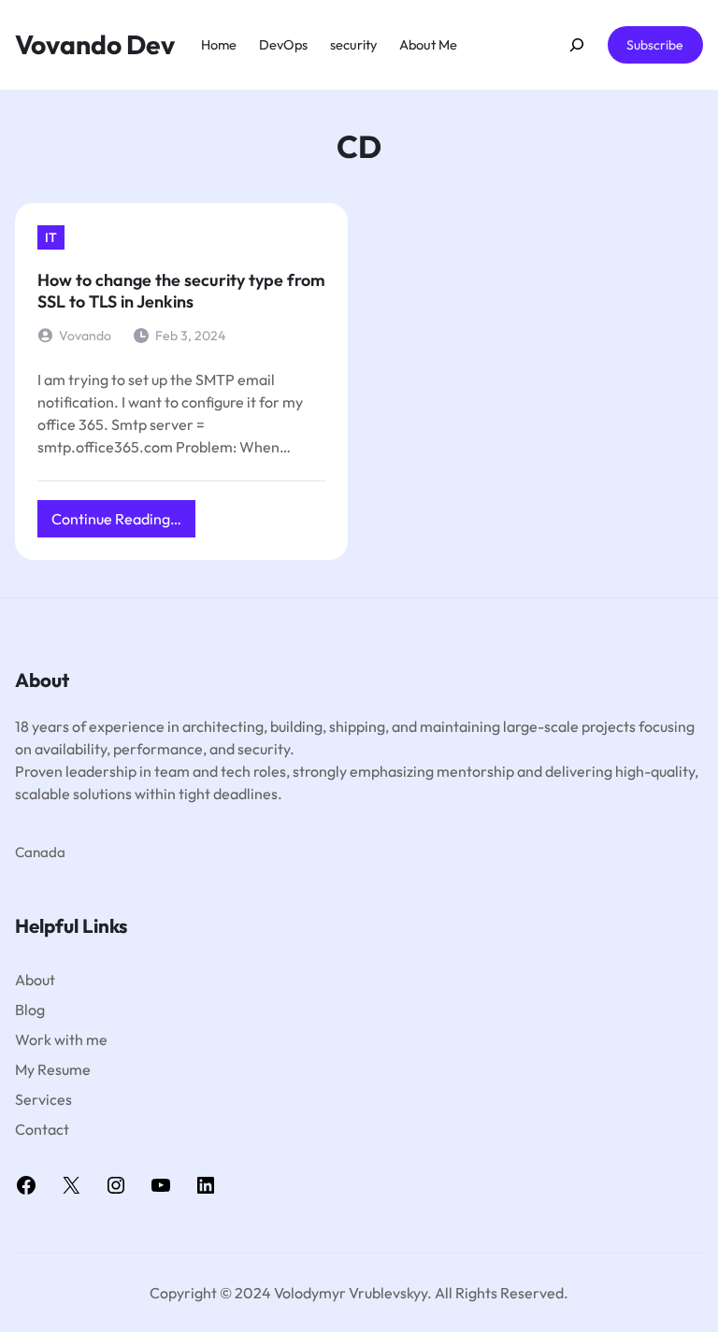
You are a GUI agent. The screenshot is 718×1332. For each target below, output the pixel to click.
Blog (30, 1009)
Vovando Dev (95, 44)
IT (51, 237)
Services (43, 1099)
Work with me (61, 1039)
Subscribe (654, 44)
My (26, 1069)
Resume (64, 1069)
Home (219, 44)
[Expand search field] (576, 45)
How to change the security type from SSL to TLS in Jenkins (181, 290)
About (35, 979)
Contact (42, 1129)
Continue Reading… (123, 522)
